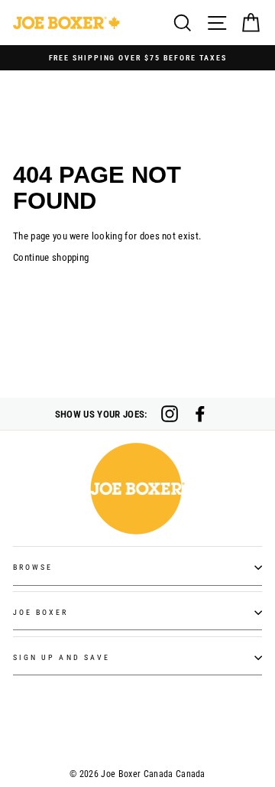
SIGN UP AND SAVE (61, 657)
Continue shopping (51, 257)
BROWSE (33, 567)
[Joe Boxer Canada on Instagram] (169, 413)
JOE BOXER (41, 612)
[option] (137, 58)
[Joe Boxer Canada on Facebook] (200, 413)
